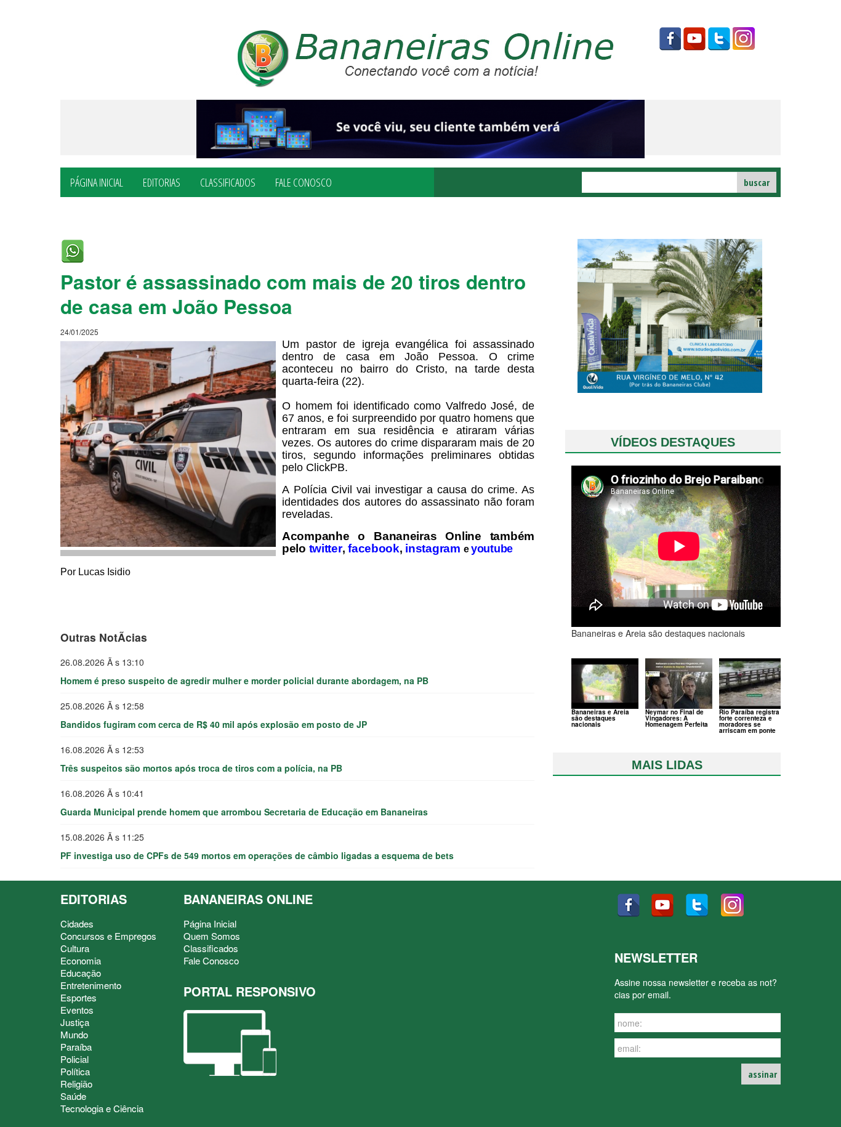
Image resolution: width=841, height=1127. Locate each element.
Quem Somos (211, 935)
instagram (744, 38)
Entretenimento (90, 985)
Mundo (74, 1034)
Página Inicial (96, 181)
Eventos (77, 1009)
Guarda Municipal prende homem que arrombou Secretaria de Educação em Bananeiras (244, 812)
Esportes (78, 997)
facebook (670, 38)
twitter (719, 38)
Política (75, 1071)
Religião (76, 1083)
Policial (74, 1058)
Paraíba (76, 1046)
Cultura (74, 948)
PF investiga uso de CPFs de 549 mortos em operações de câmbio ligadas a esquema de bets (257, 855)
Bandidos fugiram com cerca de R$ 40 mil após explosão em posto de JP (213, 724)
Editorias (161, 181)
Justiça (74, 1022)
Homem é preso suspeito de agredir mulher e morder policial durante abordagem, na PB (244, 680)
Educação (80, 972)
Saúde (73, 1095)
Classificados (228, 181)
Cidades (77, 923)
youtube (694, 38)
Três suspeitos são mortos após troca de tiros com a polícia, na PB (201, 768)
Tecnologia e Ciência (101, 1108)
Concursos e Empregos (108, 935)
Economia (80, 960)
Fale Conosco (303, 181)
